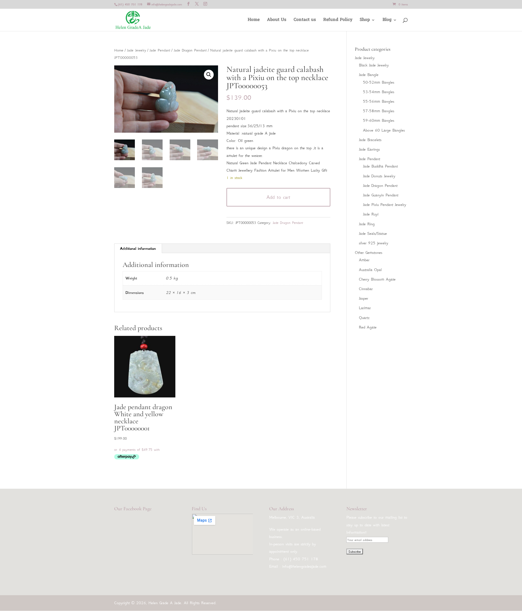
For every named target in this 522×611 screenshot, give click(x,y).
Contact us (305, 20)
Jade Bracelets (370, 139)
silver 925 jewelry (373, 243)
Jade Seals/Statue (373, 233)
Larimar (365, 307)
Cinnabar (366, 288)
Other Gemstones (368, 252)
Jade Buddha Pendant (380, 166)
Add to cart (278, 197)
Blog (387, 20)
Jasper (363, 298)
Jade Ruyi (370, 214)
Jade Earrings (369, 149)
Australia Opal (370, 269)
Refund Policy (337, 20)
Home (254, 20)
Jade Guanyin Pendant (380, 195)
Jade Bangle (368, 74)
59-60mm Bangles (378, 120)
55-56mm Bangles (378, 101)
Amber (364, 259)
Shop (365, 20)
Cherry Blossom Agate (377, 279)
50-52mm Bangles (378, 82)
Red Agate (368, 327)
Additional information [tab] (138, 248)
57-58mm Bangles (378, 110)
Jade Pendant (160, 50)
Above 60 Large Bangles (384, 130)
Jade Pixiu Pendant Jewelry (384, 204)
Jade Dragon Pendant (190, 50)
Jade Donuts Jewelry (379, 176)
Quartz (364, 317)
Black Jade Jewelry (374, 65)
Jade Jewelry (136, 50)
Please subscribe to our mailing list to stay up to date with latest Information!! (376, 524)
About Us (276, 20)
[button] (209, 75)
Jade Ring (367, 223)
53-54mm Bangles (378, 91)
